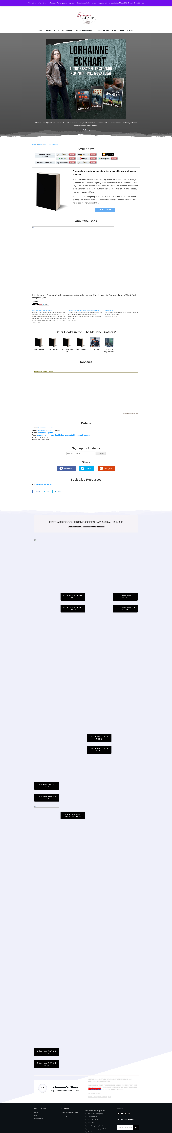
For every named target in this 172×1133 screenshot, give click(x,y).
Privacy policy (38, 1118)
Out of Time (95, 349)
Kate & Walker (92, 1116)
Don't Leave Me (81, 349)
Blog (35, 1115)
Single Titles (91, 1123)
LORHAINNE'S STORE (45, 155)
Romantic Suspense (45, 433)
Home (34, 144)
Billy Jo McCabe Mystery (95, 1113)
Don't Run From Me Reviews (43, 371)
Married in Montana (94, 1120)
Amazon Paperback (45, 162)
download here (94, 1089)
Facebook (68, 468)
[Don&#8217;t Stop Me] (123, 313)
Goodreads (65, 1121)
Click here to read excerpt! (43, 484)
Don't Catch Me (53, 349)
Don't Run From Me (51, 144)
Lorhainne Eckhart (45, 428)
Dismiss (141, 3)
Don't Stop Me (39, 349)
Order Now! (105, 210)
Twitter (88, 468)
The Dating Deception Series (97, 1126)
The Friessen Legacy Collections (98, 1129)
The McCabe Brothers (46, 430)
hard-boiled (59, 435)
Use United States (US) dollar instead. (124, 3)
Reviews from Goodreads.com (130, 413)
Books (40, 144)
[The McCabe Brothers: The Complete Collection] (86, 315)
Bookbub (64, 1117)
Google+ (108, 468)
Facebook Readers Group (70, 1112)
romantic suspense (84, 435)
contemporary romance (46, 435)
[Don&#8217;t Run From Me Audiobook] (50, 316)
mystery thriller (70, 435)
